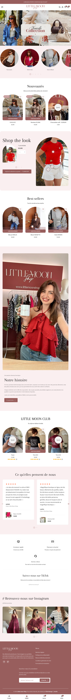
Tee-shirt (35, 455)
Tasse (12, 455)
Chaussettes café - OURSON (58, 122)
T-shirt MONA (22, 145)
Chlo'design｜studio (51, 691)
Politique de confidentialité (42, 655)
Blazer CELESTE (17, 514)
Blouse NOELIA (12, 235)
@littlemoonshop (7, 603)
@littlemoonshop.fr (34, 584)
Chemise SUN (51, 519)
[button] (20, 96)
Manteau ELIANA (35, 122)
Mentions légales (40, 652)
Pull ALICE (13, 122)
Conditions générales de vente (43, 660)
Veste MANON (58, 235)
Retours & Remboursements (43, 658)
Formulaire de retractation (42, 663)
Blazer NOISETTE (35, 235)
